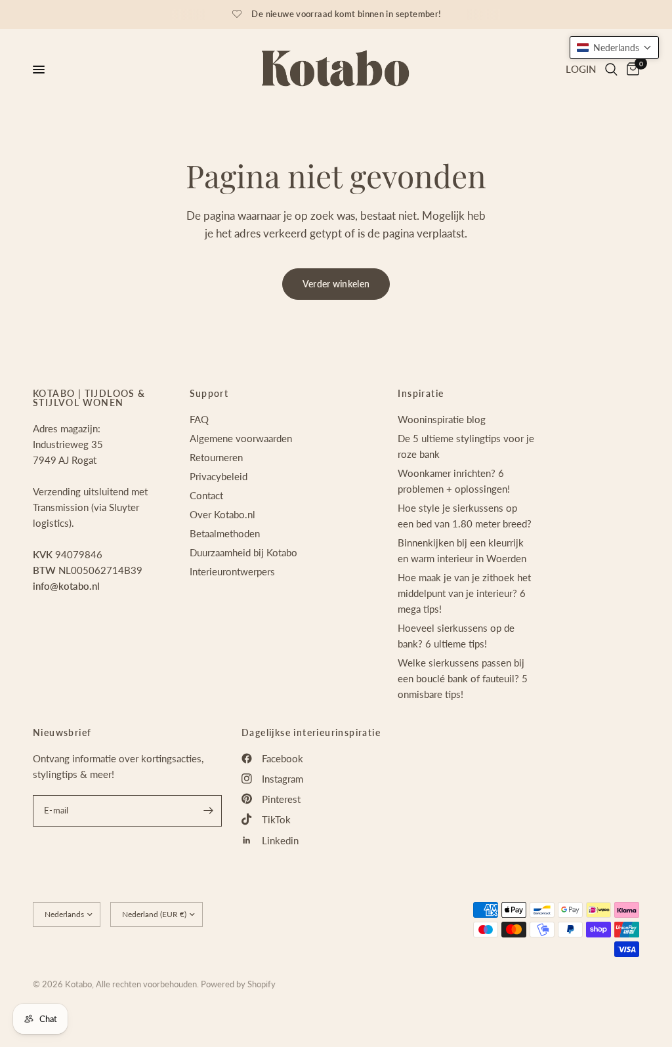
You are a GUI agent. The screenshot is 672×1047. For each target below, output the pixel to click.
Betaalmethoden (225, 533)
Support (209, 393)
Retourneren (216, 457)
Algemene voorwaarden (241, 438)
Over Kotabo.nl (222, 514)
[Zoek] (611, 69)
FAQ (199, 419)
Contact (206, 495)
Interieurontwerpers (232, 571)
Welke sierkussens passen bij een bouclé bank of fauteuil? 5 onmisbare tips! (463, 678)
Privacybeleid (218, 476)
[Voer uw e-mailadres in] (209, 811)
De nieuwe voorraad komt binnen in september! (346, 13)
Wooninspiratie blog (442, 419)
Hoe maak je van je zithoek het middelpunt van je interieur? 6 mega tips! (464, 593)
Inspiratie (421, 393)
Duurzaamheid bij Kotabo (243, 552)
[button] (614, 47)
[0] (630, 69)
